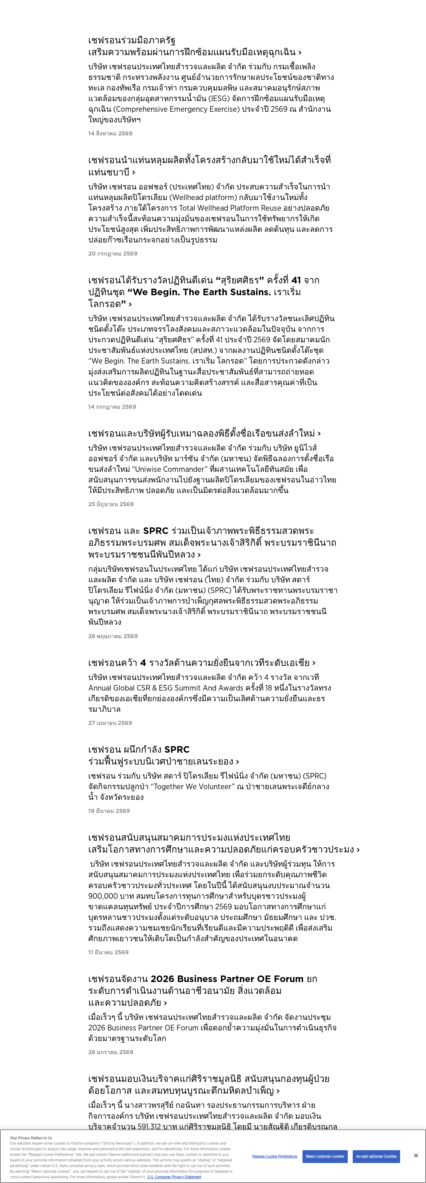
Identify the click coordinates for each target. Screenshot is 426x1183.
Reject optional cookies (325, 1156)
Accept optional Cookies (376, 1156)
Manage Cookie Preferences (275, 1156)
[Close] (416, 1155)
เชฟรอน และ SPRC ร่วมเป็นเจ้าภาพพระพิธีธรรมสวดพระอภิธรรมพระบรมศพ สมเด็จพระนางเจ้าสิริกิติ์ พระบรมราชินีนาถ (212, 542)
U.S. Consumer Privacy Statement (174, 1177)
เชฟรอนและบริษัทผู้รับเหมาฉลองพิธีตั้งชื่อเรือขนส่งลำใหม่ (201, 433)
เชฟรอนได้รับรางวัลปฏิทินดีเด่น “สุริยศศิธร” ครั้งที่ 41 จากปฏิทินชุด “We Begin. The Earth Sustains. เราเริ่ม (204, 292)
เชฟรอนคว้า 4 (199, 662)
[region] (213, 1156)
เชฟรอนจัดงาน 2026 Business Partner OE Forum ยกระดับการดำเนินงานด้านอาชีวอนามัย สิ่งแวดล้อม (202, 990)
